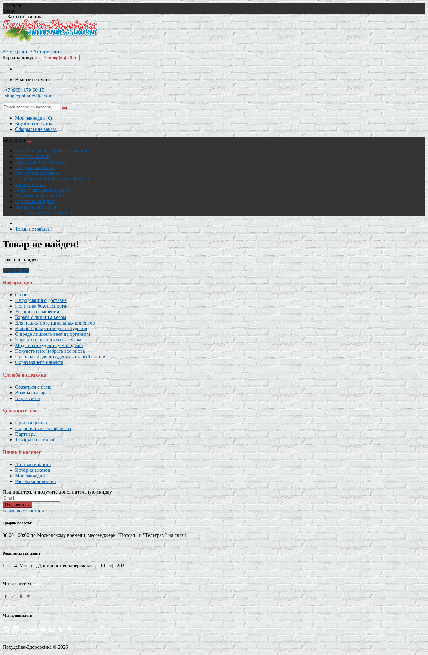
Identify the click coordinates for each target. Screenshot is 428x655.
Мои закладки (30, 475)
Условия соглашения (37, 311)
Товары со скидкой (35, 439)
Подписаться (17, 504)
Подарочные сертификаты (43, 428)
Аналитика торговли (50, 212)
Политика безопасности (40, 306)
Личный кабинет (33, 464)
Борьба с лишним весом (40, 317)
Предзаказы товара (35, 167)
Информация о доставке (41, 300)
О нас (21, 294)
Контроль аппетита (35, 207)
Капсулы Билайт (32, 156)
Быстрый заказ (30, 184)
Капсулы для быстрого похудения (51, 150)
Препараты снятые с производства (52, 178)
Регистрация (16, 51)
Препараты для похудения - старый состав (60, 356)
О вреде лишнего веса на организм (52, 334)
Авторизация (47, 51)
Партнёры (26, 434)
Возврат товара (31, 392)
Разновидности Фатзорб (41, 161)
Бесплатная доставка (37, 173)
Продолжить (16, 270)
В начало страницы (26, 510)
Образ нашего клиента (39, 362)
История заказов (32, 470)
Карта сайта (27, 398)
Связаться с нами (33, 387)
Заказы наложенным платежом (48, 339)
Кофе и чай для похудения (43, 190)
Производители (32, 422)
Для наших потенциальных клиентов (55, 322)
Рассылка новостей (35, 481)
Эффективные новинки (40, 195)
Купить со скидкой (35, 201)
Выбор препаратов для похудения (51, 328)
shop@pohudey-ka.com (27, 95)
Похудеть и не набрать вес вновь (50, 351)
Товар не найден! (33, 228)
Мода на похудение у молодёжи (49, 345)
